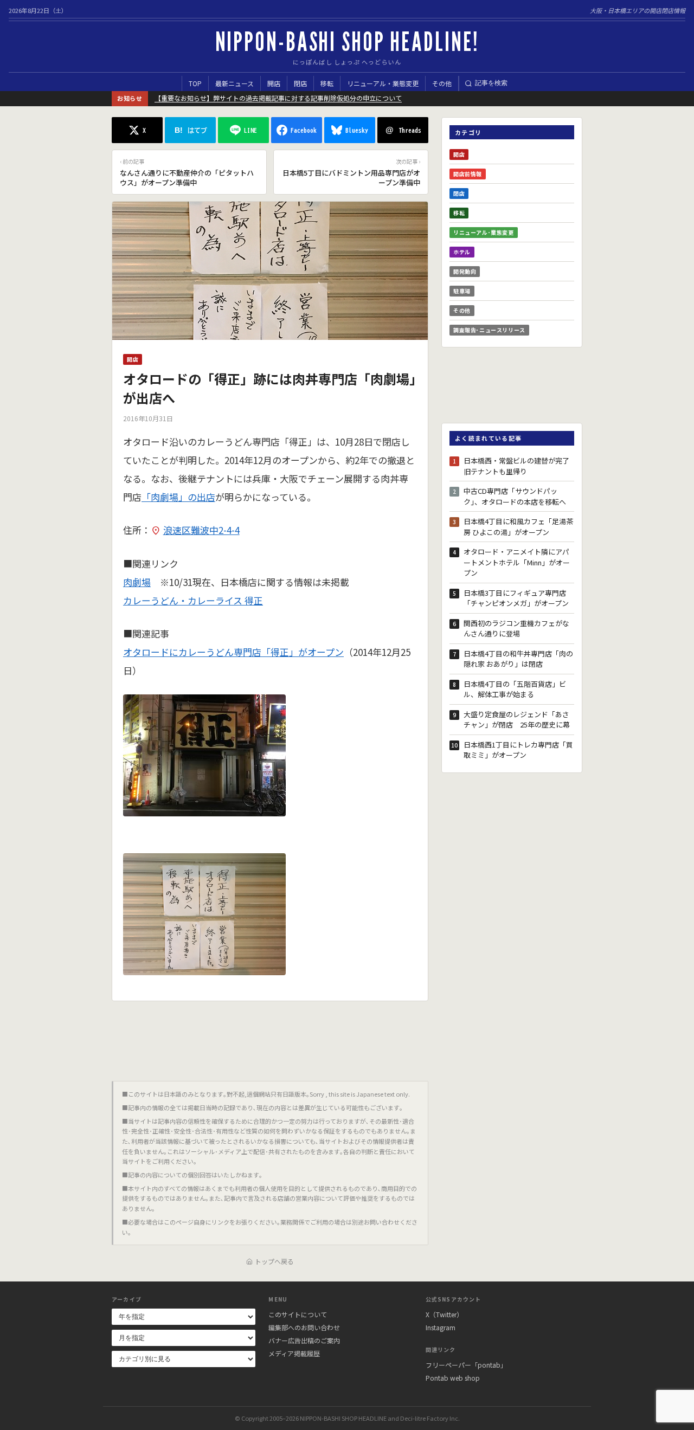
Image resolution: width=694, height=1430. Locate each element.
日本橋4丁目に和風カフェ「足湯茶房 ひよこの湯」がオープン (518, 526)
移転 (326, 83)
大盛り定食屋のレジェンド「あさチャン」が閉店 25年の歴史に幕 (517, 719)
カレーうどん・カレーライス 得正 (193, 600)
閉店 (300, 83)
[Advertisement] (270, 1037)
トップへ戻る (274, 1261)
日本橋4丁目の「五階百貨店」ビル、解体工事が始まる (515, 689)
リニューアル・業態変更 (383, 83)
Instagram (440, 1327)
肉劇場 (137, 582)
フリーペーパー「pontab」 (466, 1364)
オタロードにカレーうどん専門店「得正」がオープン (233, 652)
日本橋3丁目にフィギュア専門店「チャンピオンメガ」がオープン (516, 598)
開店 (273, 83)
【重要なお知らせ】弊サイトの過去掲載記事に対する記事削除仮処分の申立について (278, 97)
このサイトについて (297, 1314)
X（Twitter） (444, 1314)
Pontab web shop (453, 1377)
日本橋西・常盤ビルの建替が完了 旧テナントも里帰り (519, 465)
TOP (195, 83)
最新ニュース (234, 83)
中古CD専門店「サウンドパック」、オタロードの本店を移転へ (515, 496)
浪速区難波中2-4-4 (201, 530)
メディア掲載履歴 (294, 1353)
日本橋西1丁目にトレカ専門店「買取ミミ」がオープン (518, 750)
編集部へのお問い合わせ (304, 1327)
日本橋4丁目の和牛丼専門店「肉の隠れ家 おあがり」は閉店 (518, 658)
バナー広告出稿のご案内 (304, 1340)
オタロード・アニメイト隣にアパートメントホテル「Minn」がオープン (517, 562)
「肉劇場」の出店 (178, 497)
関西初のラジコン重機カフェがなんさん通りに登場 (516, 628)
